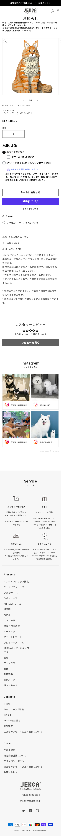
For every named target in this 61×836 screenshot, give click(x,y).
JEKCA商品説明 (12, 720)
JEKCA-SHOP (25, 830)
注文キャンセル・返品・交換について (23, 731)
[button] (4, 11)
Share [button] (9, 216)
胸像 (6, 668)
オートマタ (9, 631)
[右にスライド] (37, 100)
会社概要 (8, 725)
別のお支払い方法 (30, 208)
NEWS (7, 703)
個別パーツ (9, 679)
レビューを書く (30, 342)
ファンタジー (11, 663)
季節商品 (8, 674)
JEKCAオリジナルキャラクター (16, 650)
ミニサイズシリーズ (14, 587)
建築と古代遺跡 (12, 625)
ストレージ (9, 620)
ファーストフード (13, 636)
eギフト (8, 714)
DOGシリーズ (11, 592)
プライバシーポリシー (15, 761)
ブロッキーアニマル (14, 642)
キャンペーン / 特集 (14, 709)
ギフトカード (11, 685)
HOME (5, 105)
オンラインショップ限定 (16, 581)
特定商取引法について (15, 755)
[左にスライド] (23, 100)
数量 (4, 127)
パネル (7, 614)
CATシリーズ (10, 598)
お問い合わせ (11, 772)
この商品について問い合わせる (22, 222)
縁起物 (7, 609)
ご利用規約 (9, 750)
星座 (6, 657)
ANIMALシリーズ (12, 603)
